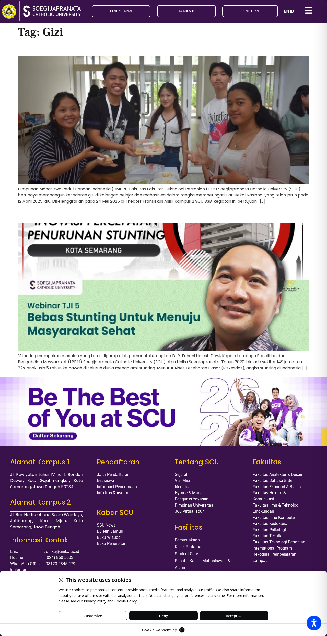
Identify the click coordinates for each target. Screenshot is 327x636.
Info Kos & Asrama (114, 492)
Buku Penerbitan (111, 543)
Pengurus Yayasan (191, 499)
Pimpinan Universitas (194, 505)
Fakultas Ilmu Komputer (274, 517)
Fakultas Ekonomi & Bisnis (277, 486)
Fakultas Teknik (267, 535)
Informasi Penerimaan (117, 486)
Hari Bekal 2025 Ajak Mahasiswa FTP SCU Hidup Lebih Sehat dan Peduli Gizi (131, 47)
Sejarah (182, 474)
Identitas (182, 486)
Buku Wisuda (109, 537)
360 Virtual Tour (189, 511)
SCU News (106, 525)
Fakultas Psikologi (269, 529)
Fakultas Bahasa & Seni (274, 480)
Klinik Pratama (188, 546)
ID (292, 11)
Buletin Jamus (110, 531)
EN (286, 11)
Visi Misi (182, 480)
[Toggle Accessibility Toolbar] (314, 623)
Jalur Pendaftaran (113, 474)
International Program (272, 548)
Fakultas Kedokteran (271, 523)
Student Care (186, 553)
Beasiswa (105, 480)
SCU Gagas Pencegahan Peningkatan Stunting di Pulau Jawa (107, 214)
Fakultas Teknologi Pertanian (279, 542)
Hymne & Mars (188, 492)
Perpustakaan (187, 540)
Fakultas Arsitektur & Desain (278, 474)
